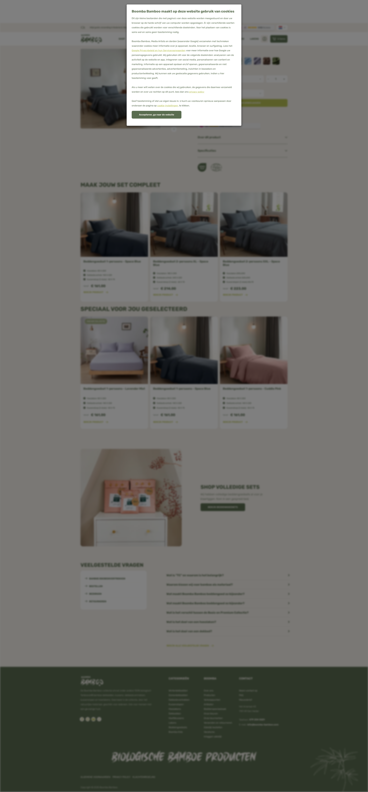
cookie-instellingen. (168, 105)
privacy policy (196, 91)
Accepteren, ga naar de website (156, 114)
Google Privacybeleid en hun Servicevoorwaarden (158, 50)
